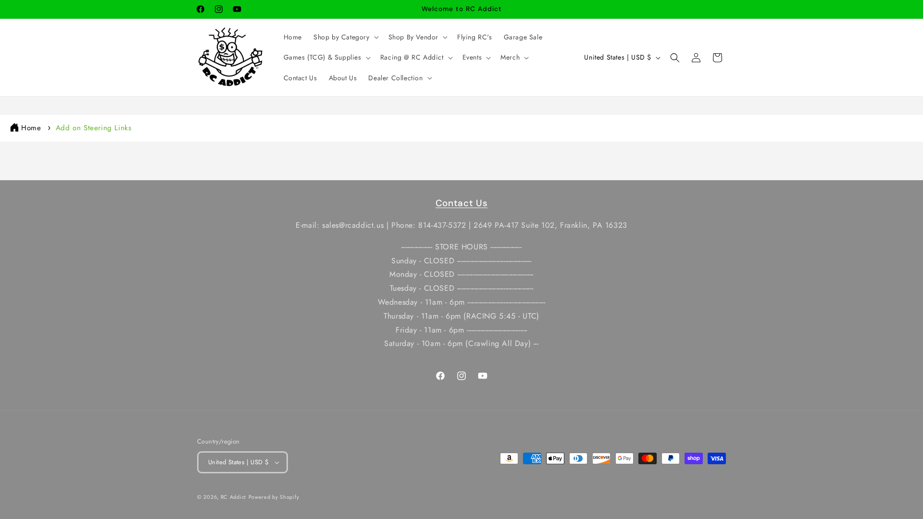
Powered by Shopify (274, 497)
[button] (345, 37)
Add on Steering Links (94, 128)
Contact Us (461, 203)
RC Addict (233, 497)
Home (31, 128)
